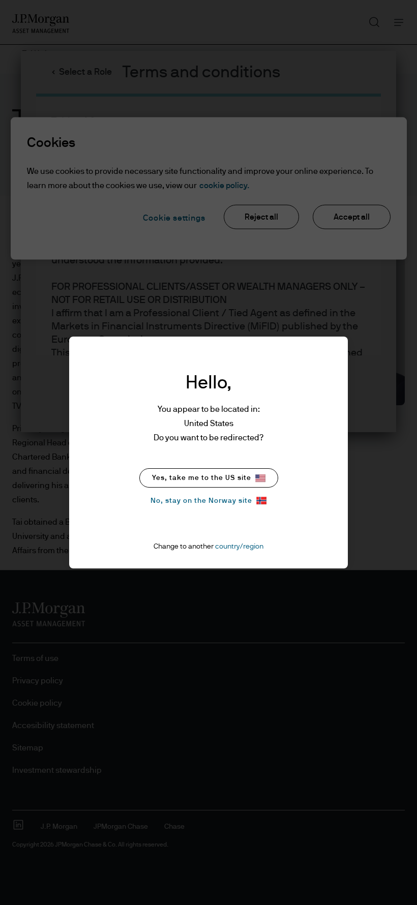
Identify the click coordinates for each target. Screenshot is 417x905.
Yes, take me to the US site (201, 477)
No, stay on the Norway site (201, 500)
